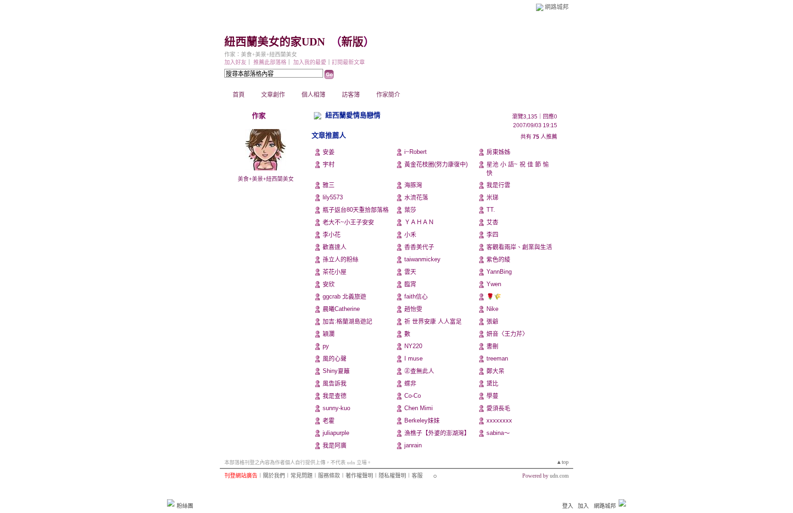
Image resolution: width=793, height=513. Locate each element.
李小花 (332, 234)
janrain (413, 445)
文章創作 (273, 94)
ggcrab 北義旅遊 (344, 296)
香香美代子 (419, 246)
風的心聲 (334, 358)
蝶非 (410, 383)
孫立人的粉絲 (340, 259)
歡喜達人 (334, 246)
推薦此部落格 (269, 62)
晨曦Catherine (341, 308)
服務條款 (329, 476)
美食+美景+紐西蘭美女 (266, 179)
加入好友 (235, 62)
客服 (417, 476)
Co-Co (412, 395)
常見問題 (301, 476)
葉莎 (410, 209)
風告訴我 (334, 383)
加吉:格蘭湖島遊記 (347, 321)
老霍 (329, 420)
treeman (497, 358)
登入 (567, 506)
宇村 (329, 164)
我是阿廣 (334, 445)
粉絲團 (185, 506)
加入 (583, 506)
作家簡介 (388, 94)
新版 (352, 42)
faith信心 (416, 296)
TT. (490, 209)
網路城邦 (557, 6)
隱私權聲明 (392, 476)
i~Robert (415, 151)
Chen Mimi (418, 408)
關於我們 (274, 476)
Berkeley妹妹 (422, 420)
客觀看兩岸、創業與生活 (519, 246)
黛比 (492, 383)
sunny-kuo (336, 408)
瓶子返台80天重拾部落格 (356, 209)
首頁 (239, 94)
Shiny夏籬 (336, 370)
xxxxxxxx (499, 420)
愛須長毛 (498, 408)
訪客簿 (351, 94)
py (326, 346)
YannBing (499, 271)
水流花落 (416, 197)
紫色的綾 (498, 259)
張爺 (492, 321)
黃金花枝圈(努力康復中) (436, 164)
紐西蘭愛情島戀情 (352, 115)
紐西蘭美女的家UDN (274, 42)
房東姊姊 (498, 151)
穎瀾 (329, 333)
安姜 (329, 151)
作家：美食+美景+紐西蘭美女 (260, 54)
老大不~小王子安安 (348, 222)
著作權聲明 (359, 476)
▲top (562, 462)
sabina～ (498, 432)
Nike (492, 308)
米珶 (492, 197)
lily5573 (333, 197)
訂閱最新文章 (348, 62)
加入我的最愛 (309, 62)
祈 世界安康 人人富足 (433, 321)
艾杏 (492, 222)
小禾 (410, 234)
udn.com (559, 476)
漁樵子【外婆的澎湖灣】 (437, 432)
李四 (492, 234)
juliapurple (336, 432)
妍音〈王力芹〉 (507, 333)
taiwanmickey (422, 259)
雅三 (329, 184)
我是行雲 (498, 184)
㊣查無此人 (419, 370)
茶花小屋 (334, 271)
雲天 (410, 271)
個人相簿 (313, 94)
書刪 (492, 346)
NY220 (413, 346)
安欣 (329, 284)
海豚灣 (413, 184)
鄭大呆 (495, 370)
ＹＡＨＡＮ (419, 222)
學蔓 (492, 395)
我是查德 (334, 395)
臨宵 (410, 284)
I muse (413, 358)
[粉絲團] (170, 503)
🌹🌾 (493, 296)
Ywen (493, 284)
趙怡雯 (413, 308)
